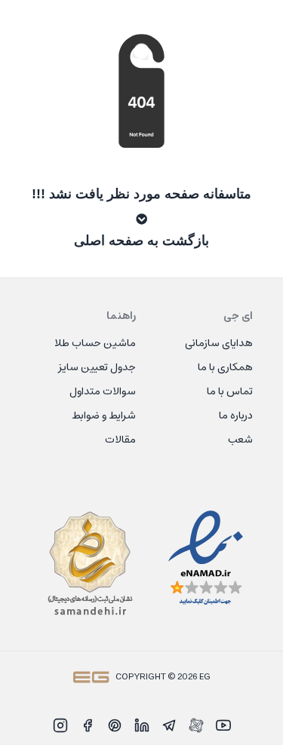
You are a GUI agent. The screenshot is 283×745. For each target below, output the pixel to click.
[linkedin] (141, 725)
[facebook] (87, 725)
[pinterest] (114, 725)
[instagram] (60, 725)
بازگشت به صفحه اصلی (141, 240)
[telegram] (169, 725)
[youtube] (223, 725)
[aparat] (196, 725)
